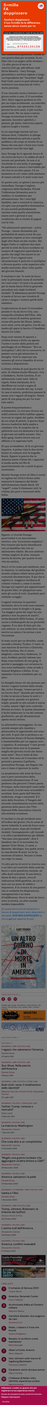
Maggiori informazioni (10, 1397)
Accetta (5, 1401)
